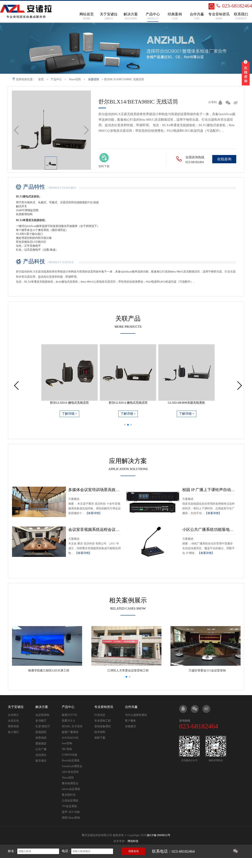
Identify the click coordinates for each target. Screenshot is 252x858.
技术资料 (99, 732)
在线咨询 (224, 159)
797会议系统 (69, 806)
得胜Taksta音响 (71, 817)
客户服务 (130, 720)
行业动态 (99, 714)
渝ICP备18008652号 (158, 835)
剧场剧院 (40, 732)
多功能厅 (40, 720)
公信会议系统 (70, 800)
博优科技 (132, 841)
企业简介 (13, 714)
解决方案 (41, 707)
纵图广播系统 (70, 732)
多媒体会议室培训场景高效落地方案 (94, 489)
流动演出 (40, 754)
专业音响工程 (102, 720)
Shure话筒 (75, 79)
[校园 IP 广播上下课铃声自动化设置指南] (153, 502)
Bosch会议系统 (71, 760)
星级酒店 (40, 743)
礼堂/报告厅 (42, 726)
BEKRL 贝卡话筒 (72, 726)
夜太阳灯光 (69, 794)
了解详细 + (69, 413)
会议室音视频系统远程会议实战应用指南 (94, 529)
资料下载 (99, 737)
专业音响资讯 (103, 707)
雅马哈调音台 (70, 783)
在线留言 (130, 726)
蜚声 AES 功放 (71, 811)
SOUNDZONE (70, 737)
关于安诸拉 (16, 707)
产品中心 (56, 79)
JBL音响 (67, 749)
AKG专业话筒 (70, 771)
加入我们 (13, 732)
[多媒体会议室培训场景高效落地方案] (39, 502)
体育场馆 (40, 737)
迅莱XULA (68, 720)
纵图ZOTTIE (69, 714)
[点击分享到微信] (235, 853)
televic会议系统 (71, 789)
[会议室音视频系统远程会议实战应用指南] (39, 542)
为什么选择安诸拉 (136, 714)
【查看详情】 (93, 513)
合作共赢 (131, 707)
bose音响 (67, 743)
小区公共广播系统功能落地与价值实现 (208, 529)
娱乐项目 (40, 760)
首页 (41, 79)
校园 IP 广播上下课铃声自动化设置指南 (208, 489)
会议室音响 (42, 714)
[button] (125, 425)
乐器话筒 (93, 79)
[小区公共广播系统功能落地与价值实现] (153, 542)
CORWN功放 (69, 754)
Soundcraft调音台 (72, 766)
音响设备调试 (102, 726)
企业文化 (13, 720)
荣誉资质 (13, 726)
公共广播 (40, 749)
